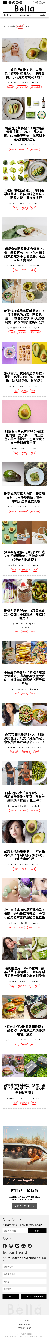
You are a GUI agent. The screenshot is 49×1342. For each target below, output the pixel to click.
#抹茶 (24, 631)
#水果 (24, 453)
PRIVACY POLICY (24, 1328)
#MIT (16, 208)
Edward (14, 448)
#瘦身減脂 (23, 511)
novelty (35, 203)
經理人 (13, 565)
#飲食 (33, 270)
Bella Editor (19, 624)
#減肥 (12, 810)
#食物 (33, 391)
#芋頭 (24, 694)
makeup (35, 923)
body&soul (35, 83)
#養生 (24, 270)
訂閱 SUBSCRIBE (24, 1206)
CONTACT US (24, 1324)
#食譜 (16, 631)
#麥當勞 (24, 1103)
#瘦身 (24, 869)
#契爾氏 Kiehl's (24, 986)
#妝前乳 (12, 927)
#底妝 (21, 927)
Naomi (12, 266)
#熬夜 (24, 391)
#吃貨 (34, 1103)
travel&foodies (35, 266)
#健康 (16, 270)
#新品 (15, 1103)
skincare (35, 145)
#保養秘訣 (23, 149)
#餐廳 (24, 1044)
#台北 (33, 1044)
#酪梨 (10, 87)
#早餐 (16, 694)
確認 (11, 1296)
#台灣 (33, 208)
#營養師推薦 (36, 87)
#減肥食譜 (26, 752)
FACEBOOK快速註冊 (34, 1296)
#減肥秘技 (23, 810)
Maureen (14, 83)
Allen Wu (12, 1098)
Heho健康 (13, 328)
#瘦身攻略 (35, 511)
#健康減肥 (24, 570)
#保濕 (12, 986)
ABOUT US (24, 1321)
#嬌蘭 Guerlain (34, 927)
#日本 (33, 869)
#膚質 (37, 986)
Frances (14, 203)
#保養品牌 (35, 149)
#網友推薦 (22, 332)
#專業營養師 (22, 87)
